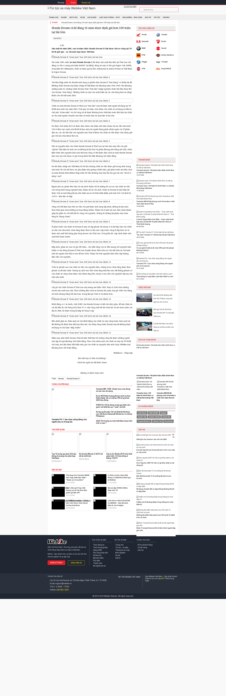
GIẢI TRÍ (141, 430)
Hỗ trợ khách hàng (145, 545)
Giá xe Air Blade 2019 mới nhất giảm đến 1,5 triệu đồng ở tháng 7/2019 (119, 456)
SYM (143, 69)
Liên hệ (140, 550)
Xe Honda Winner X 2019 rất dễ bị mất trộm (91, 455)
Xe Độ (82, 17)
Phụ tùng (61, 3)
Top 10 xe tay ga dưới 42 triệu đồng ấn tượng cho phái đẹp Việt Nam (64, 456)
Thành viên (97, 563)
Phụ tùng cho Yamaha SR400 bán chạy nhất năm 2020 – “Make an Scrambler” (77, 477)
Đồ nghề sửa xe (99, 566)
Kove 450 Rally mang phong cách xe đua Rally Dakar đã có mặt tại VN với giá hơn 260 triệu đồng (113, 398)
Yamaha (164, 35)
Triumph (164, 62)
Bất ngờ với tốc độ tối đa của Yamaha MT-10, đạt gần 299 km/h (163, 312)
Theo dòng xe (98, 545)
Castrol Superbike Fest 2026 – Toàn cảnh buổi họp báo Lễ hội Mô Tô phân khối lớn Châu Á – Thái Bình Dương (155, 221)
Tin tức (73, 3)
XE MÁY (64, 17)
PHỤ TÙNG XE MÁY (99, 540)
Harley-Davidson (167, 55)
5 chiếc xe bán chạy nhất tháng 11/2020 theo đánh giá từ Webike (119, 477)
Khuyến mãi (86, 3)
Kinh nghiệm (120, 553)
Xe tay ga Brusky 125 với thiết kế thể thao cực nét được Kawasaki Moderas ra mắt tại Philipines (114, 414)
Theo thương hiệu (100, 547)
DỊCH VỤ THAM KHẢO (147, 340)
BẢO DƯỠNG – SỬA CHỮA (132, 17)
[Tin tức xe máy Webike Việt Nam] (71, 8)
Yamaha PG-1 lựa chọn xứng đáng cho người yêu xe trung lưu (69, 420)
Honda (61, 379)
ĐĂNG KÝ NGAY (56, 563)
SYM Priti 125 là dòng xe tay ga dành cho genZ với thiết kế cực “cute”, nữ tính (113, 406)
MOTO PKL (73, 17)
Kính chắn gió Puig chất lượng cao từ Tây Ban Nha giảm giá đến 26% (76, 490)
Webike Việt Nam (157, 585)
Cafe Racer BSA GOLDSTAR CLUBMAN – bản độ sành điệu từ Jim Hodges (119, 503)
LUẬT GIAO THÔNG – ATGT (109, 17)
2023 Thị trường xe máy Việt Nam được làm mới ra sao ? (114, 422)
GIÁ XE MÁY (92, 17)
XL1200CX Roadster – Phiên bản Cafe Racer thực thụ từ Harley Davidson (77, 503)
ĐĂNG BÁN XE (76, 563)
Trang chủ (119, 545)
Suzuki (163, 48)
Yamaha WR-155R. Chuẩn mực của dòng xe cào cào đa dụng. (113, 390)
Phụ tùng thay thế (100, 553)
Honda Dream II (73, 379)
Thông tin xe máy (122, 550)
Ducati (163, 41)
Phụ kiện (96, 560)
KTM (143, 55)
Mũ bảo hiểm (98, 558)
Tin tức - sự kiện (121, 547)
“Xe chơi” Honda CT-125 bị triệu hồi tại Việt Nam (155, 235)
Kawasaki (145, 41)
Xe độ (117, 555)
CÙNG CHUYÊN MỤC (60, 384)
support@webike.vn (63, 583)
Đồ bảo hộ (97, 555)
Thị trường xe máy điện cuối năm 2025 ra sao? (154, 276)
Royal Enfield (166, 69)
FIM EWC (166, 17)
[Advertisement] (156, 116)
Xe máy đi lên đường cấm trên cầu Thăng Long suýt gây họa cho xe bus (162, 298)
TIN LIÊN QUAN (58, 429)
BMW (144, 48)
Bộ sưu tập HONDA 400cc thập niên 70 (118, 489)
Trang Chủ (53, 17)
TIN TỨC (157, 17)
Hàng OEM (97, 550)
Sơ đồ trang (142, 547)
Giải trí (148, 17)
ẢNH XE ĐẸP (57, 470)
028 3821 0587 (62, 590)
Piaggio (144, 62)
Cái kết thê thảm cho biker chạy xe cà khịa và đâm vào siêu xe (163, 327)
